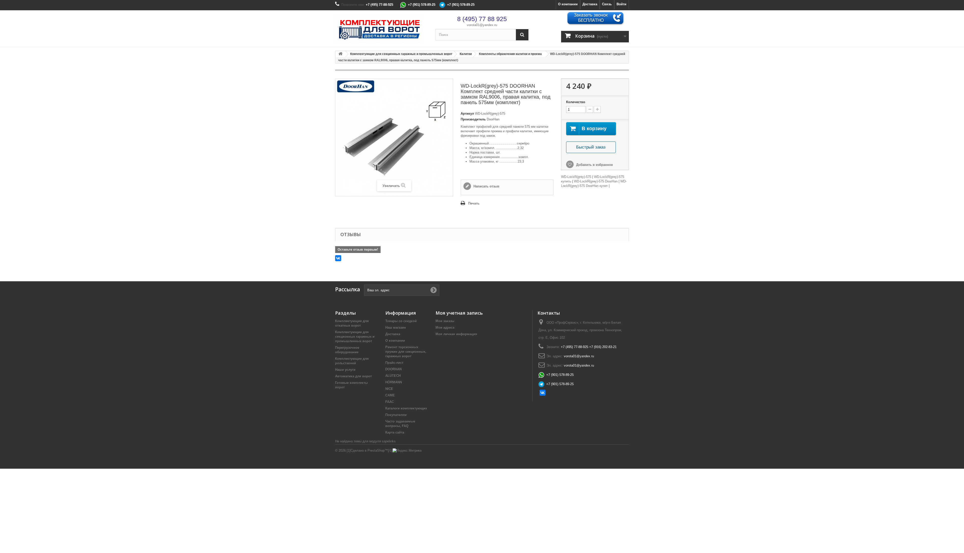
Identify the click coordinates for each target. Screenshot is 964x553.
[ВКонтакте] (338, 258)
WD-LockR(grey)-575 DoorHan (596, 181)
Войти (621, 4)
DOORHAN (393, 369)
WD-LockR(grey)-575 (576, 177)
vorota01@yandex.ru (482, 25)
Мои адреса (445, 327)
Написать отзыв (485, 186)
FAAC (389, 402)
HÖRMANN (393, 382)
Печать (473, 203)
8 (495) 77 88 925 (482, 18)
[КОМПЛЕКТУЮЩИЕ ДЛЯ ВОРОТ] (381, 28)
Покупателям (396, 415)
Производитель (473, 119)
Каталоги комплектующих (406, 408)
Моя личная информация (456, 334)
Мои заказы (445, 321)
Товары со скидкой (401, 321)
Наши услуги (345, 370)
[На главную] (340, 54)
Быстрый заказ (591, 147)
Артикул (467, 113)
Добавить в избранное (594, 165)
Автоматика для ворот (353, 376)
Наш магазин (395, 327)
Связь (607, 4)
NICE (389, 389)
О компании (568, 4)
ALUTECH (393, 376)
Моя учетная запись (459, 313)
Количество (575, 102)
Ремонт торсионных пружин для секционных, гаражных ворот (405, 351)
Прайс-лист (394, 363)
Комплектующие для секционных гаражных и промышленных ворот (355, 336)
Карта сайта (394, 432)
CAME (390, 395)
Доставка (589, 4)
